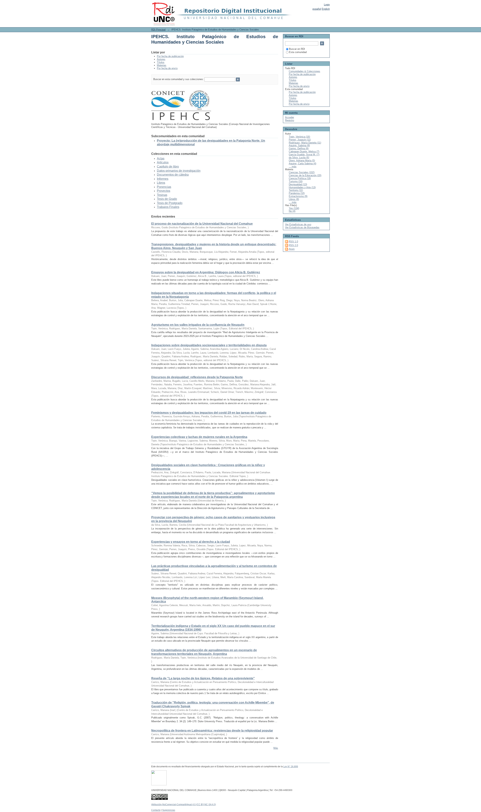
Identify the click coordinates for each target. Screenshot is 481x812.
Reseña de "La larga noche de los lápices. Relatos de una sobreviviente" (203, 678)
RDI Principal (158, 29)
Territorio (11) (296, 190)
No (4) (292, 211)
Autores (161, 59)
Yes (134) (294, 208)
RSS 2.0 (293, 245)
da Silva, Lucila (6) (299, 157)
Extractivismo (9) (298, 196)
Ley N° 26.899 (290, 766)
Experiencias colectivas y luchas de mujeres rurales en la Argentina (199, 437)
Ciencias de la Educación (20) (305, 175)
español (316, 9)
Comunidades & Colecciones (304, 71)
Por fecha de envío (167, 68)
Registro (289, 120)
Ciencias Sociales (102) (302, 172)
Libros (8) (294, 199)
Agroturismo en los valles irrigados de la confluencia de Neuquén (197, 324)
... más (292, 166)
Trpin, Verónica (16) (299, 136)
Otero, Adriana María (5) (302, 160)
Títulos (160, 62)
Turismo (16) (296, 181)
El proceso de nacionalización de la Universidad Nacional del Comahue (202, 223)
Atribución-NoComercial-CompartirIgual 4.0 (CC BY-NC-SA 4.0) (183, 804)
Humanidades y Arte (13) (302, 187)
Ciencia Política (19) (300, 178)
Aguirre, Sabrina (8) (299, 145)
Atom (292, 249)
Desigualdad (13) (298, 184)
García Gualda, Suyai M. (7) (304, 154)
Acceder (289, 117)
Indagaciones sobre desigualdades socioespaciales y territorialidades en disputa (209, 345)
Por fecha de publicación (170, 56)
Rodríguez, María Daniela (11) (305, 142)
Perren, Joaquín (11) (300, 139)
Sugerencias (168, 810)
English (326, 9)
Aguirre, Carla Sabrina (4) (302, 163)
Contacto (155, 810)
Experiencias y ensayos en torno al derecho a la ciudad (190, 541)
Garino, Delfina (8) (299, 148)
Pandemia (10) (297, 193)
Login (327, 4)
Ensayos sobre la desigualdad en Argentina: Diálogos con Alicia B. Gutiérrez (205, 272)
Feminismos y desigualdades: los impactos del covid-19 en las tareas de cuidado (208, 412)
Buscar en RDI (297, 49)
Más (275, 748)
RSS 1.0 (293, 241)
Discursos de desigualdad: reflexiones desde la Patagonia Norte (197, 377)
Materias (161, 65)
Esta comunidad (298, 52)
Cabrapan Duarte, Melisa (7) (304, 151)
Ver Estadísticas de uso (298, 224)
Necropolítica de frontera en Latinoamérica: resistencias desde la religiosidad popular (212, 730)
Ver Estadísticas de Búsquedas (302, 227)
